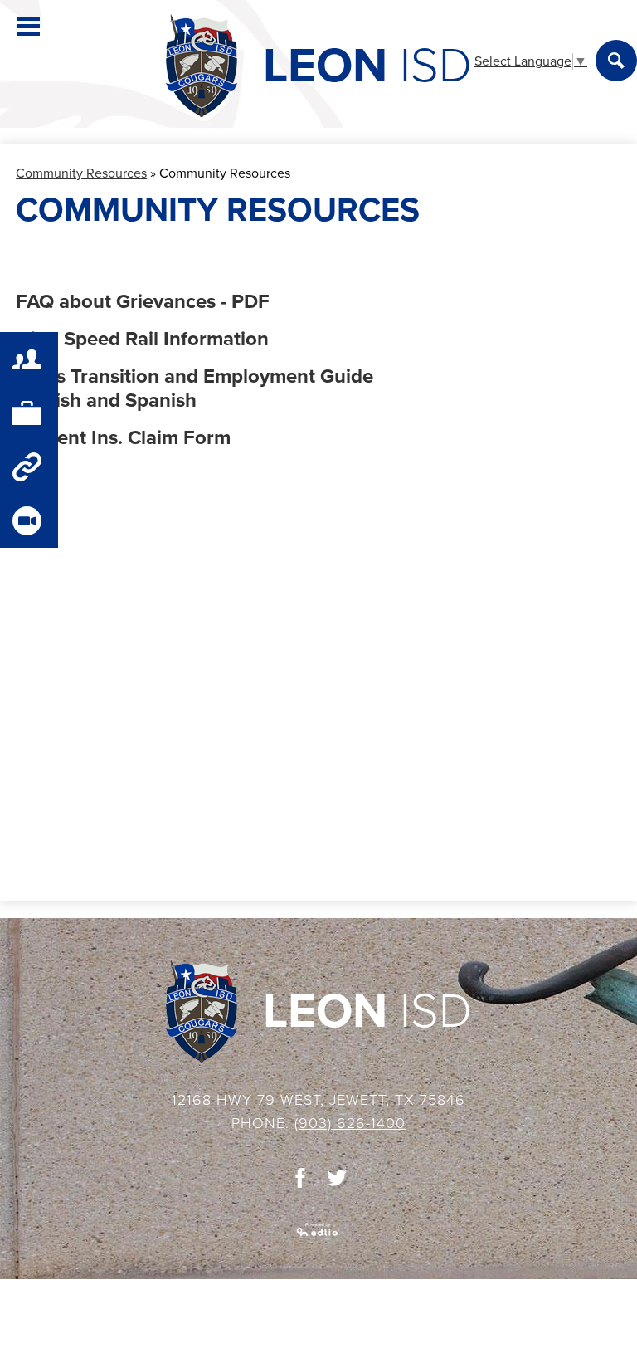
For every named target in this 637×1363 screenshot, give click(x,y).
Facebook (300, 1178)
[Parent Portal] (29, 359)
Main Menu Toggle (28, 26)
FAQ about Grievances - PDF (143, 302)
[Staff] (29, 413)
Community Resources (81, 173)
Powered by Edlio (318, 1229)
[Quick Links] (29, 467)
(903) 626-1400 (350, 1123)
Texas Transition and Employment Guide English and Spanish (194, 388)
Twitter (337, 1178)
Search (616, 60)
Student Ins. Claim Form (123, 438)
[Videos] (29, 521)
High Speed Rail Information (142, 339)
